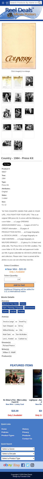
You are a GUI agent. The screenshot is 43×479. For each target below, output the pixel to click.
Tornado (21, 311)
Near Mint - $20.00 (16, 270)
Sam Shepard (8, 326)
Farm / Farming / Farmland (13, 308)
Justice (5, 311)
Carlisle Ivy (22, 339)
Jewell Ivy (22, 322)
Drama (22, 304)
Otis (20, 330)
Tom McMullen (21, 334)
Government (29, 308)
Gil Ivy (20, 326)
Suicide (13, 311)
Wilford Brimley (8, 330)
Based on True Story (10, 304)
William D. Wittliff (9, 352)
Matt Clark (7, 334)
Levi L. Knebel (8, 339)
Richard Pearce (9, 345)
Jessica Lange (8, 322)
